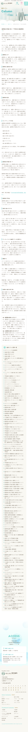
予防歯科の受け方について (11, 462)
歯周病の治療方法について (11, 521)
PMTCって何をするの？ (10, 378)
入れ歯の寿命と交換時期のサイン (12, 523)
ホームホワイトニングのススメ (12, 384)
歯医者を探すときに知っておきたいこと (14, 448)
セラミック (16, 713)
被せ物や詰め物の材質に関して (12, 437)
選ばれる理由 (16, 696)
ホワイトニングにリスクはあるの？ (13, 444)
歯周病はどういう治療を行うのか (12, 558)
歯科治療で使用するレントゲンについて (14, 419)
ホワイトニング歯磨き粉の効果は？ (13, 365)
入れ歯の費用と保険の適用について (13, 505)
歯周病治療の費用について (11, 529)
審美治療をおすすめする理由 (11, 540)
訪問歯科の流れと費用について (12, 480)
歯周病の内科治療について (11, 421)
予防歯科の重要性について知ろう (12, 376)
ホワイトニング (5, 716)
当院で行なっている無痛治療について (13, 398)
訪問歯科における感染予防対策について (14, 482)
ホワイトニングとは (9, 525)
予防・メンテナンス (18, 718)
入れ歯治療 (16, 716)
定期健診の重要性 (9, 413)
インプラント (4, 711)
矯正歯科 (15, 711)
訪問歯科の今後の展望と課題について (13, 484)
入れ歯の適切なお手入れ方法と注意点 (13, 500)
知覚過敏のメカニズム (10, 388)
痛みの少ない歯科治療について (12, 405)
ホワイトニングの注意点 (10, 382)
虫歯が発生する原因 (9, 352)
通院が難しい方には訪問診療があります (14, 415)
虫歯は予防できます (9, 354)
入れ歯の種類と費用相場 (10, 549)
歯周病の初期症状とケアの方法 (12, 490)
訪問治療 (3, 720)
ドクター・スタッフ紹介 (18, 698)
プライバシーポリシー (6, 704)
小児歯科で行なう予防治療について (13, 417)
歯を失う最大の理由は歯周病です (12, 394)
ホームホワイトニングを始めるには (13, 386)
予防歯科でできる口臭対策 (11, 433)
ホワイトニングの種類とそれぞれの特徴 (14, 527)
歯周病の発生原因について (11, 513)
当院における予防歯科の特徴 (11, 538)
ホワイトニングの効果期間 (11, 403)
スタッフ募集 (16, 700)
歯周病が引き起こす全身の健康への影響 (14, 488)
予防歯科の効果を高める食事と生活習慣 (14, 435)
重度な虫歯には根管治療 (10, 409)
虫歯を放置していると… (10, 356)
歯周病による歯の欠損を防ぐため (12, 494)
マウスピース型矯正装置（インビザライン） (6, 714)
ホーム (3, 696)
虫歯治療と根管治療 (9, 390)
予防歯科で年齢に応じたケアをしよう (13, 427)
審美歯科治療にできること (11, 475)
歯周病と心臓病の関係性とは (11, 531)
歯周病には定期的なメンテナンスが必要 (14, 519)
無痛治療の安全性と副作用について (13, 511)
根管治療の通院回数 (9, 411)
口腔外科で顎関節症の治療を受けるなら (14, 453)
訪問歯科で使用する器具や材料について (14, 486)
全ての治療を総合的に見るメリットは (13, 396)
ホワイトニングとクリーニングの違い (13, 367)
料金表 (3, 700)
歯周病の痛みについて (10, 407)
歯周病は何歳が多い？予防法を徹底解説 (14, 560)
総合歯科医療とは (9, 533)
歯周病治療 (4, 718)
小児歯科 (15, 709)
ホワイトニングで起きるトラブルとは (13, 446)
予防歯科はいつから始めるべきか (12, 429)
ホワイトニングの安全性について (12, 380)
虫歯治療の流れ (8, 392)
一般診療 (3, 709)
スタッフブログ (17, 702)
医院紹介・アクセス (5, 698)
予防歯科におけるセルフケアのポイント (14, 431)
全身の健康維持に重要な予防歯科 (12, 439)
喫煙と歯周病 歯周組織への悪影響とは (14, 515)
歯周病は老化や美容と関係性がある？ (13, 492)
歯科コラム (4, 702)
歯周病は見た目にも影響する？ (12, 517)
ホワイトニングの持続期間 (11, 350)
